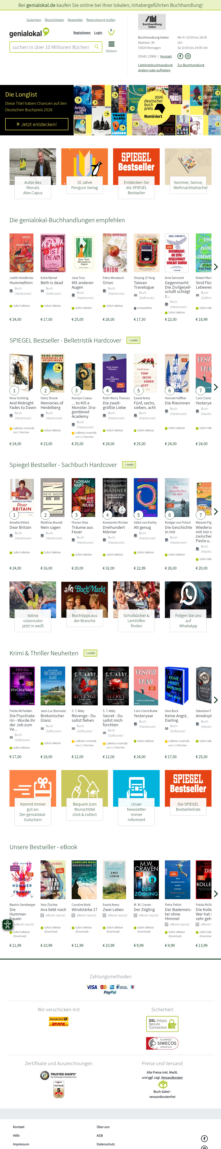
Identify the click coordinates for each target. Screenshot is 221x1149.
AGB (100, 1135)
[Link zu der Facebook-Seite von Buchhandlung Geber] (180, 56)
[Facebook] (204, 1139)
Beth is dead (52, 282)
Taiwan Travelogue (144, 285)
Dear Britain (20, 527)
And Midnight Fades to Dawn (22, 405)
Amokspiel (205, 716)
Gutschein (34, 19)
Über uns (103, 1127)
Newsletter (75, 19)
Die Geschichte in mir (178, 529)
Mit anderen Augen (82, 285)
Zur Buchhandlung (190, 65)
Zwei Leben (113, 909)
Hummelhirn (21, 282)
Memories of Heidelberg (52, 405)
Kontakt (166, 56)
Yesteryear (205, 403)
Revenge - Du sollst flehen (84, 718)
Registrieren (82, 32)
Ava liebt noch (53, 909)
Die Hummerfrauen (18, 913)
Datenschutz (106, 1144)
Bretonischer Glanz (52, 718)
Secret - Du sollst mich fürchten (113, 720)
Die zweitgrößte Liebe (114, 405)
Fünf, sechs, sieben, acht (145, 405)
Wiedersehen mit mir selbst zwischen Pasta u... (208, 533)
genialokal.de (40, 5)
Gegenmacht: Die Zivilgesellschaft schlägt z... (178, 289)
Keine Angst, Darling (176, 718)
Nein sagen (51, 527)
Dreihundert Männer (114, 529)
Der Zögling (144, 909)
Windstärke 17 (84, 909)
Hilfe (16, 1135)
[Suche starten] (97, 47)
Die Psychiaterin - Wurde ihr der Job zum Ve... (22, 722)
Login (98, 32)
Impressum (21, 1144)
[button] (111, 49)
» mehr (133, 340)
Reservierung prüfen (100, 19)
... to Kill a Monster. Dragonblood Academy (84, 409)
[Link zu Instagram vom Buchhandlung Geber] (188, 56)
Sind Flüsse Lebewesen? (207, 285)
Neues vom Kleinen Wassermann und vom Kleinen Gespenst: (35, 102)
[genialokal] (29, 32)
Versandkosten (172, 1077)
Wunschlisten (54, 19)
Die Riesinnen (177, 403)
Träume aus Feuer (82, 529)
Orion (108, 282)
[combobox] (51, 47)
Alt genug (142, 527)
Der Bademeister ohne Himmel (178, 913)
